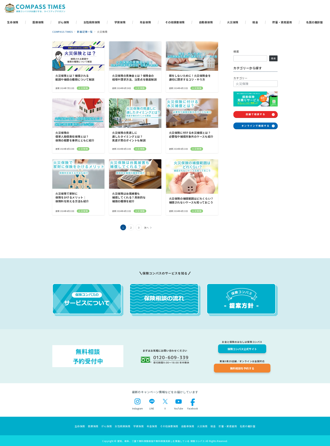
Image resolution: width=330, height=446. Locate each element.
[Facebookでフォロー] (237, 137)
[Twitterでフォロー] (246, 137)
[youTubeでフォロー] (264, 137)
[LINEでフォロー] (273, 137)
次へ (146, 227)
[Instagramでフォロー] (255, 137)
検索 (236, 51)
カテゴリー (240, 78)
